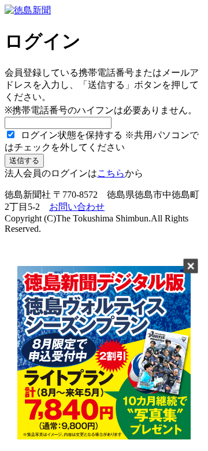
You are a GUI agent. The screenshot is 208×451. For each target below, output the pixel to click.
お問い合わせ (77, 207)
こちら (111, 173)
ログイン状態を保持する (70, 135)
